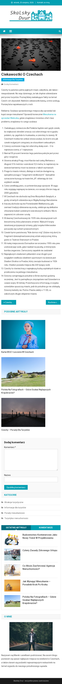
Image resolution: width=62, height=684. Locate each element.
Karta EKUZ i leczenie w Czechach (17, 352)
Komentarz (10, 447)
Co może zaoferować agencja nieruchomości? (38, 567)
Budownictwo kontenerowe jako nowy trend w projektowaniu (39, 536)
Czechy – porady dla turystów (10, 302)
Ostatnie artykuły (16, 527)
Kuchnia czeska (54, 302)
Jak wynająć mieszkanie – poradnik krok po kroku (36, 583)
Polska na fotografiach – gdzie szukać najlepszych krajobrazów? (26, 391)
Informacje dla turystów (13, 80)
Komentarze (46, 527)
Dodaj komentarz (11, 84)
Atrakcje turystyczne (13, 502)
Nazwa (7, 475)
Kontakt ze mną (43, 3)
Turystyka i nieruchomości (16, 518)
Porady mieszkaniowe (14, 513)
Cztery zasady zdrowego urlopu (39, 550)
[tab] (16, 527)
